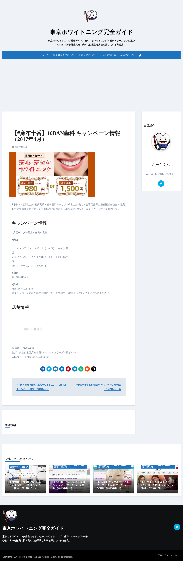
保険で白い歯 (127, 55)
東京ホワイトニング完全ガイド (91, 32)
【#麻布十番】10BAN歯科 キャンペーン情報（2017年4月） (66, 136)
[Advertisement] (91, 84)
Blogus (54, 557)
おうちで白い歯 (107, 55)
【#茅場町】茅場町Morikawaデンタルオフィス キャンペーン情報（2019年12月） (25, 485)
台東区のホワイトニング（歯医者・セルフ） (156, 466)
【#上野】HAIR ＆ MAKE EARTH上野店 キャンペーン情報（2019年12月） (157, 485)
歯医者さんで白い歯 (63, 55)
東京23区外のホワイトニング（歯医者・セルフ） (69, 466)
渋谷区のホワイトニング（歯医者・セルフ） (112, 466)
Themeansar (66, 557)
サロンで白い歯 (87, 55)
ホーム (45, 55)
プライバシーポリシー (168, 555)
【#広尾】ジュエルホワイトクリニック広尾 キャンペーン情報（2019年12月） (113, 485)
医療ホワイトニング (19, 467)
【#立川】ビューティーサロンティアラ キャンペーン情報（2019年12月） (69, 485)
